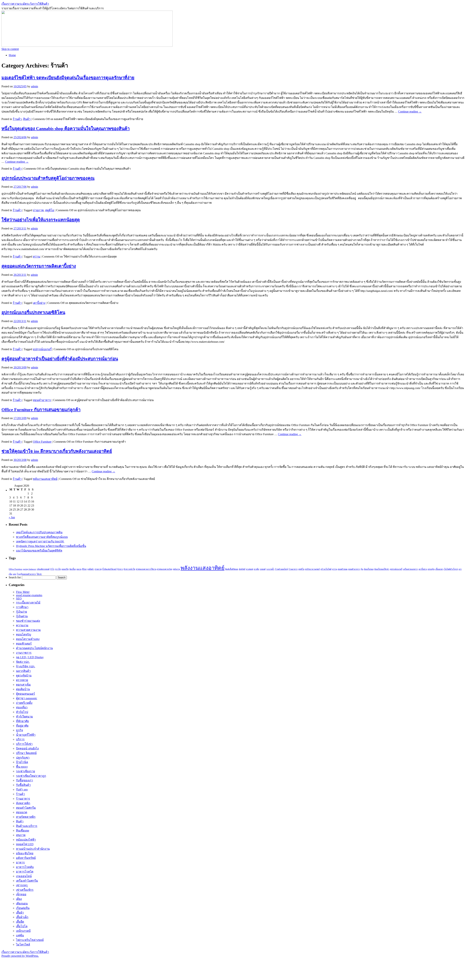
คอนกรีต (65, 569)
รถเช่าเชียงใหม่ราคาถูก (31, 775)
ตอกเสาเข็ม (23, 684)
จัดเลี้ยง (72, 569)
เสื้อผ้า (20, 912)
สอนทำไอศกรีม (26, 807)
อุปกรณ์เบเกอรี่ (42, 349)
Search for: (15, 577)
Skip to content (10, 49)
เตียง (19, 898)
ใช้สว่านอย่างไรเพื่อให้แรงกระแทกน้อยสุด (40, 219)
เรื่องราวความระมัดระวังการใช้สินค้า (25, 3)
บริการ (20, 739)
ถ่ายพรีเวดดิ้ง (24, 702)
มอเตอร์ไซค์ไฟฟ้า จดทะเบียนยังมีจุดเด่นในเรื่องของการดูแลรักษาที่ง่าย (67, 77)
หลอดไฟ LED (24, 844)
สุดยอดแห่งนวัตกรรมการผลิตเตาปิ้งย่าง (38, 266)
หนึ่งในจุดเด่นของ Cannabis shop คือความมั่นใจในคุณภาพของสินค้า (65, 128)
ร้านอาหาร (293, 569)
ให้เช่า (39, 574)
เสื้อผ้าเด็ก (22, 917)
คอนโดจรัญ (23, 634)
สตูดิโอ (49, 210)
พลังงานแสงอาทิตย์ (45, 478)
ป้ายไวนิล (22, 762)
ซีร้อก (84, 569)
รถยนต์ (263, 569)
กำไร (52, 569)
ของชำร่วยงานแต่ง (28, 620)
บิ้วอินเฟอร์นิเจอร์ (109, 569)
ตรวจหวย (22, 680)
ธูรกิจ (19, 730)
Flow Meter (22, 591)
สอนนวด (21, 812)
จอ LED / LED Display (30, 657)
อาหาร (20, 862)
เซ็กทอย (21, 894)
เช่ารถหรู (22, 885)
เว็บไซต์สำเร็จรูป (451, 569)
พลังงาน (176, 569)
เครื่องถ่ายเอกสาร (410, 569)
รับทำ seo (22, 789)
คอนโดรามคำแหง (28, 639)
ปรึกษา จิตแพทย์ (26, 753)
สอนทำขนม (342, 569)
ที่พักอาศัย (22, 721)
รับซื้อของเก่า (24, 780)
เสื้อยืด (20, 921)
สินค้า (27, 119)
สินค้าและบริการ (26, 825)
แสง (14, 574)
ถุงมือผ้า (90, 569)
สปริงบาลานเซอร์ (312, 569)
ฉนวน (78, 569)
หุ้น (362, 569)
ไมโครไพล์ (23, 944)
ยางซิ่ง (256, 569)
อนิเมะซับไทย (24, 853)
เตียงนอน (22, 903)
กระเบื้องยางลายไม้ (28, 602)
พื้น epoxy (22, 766)
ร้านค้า (17, 119)
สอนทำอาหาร (42, 400)
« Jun (12, 517)
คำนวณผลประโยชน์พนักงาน (34, 648)
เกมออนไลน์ (24, 876)
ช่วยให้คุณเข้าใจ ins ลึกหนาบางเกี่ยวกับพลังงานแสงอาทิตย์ (56, 451)
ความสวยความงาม (28, 629)
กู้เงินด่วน (22, 616)
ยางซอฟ (249, 569)
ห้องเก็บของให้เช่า (381, 569)
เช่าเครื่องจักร (24, 889)
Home (12, 55)
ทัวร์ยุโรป (22, 712)
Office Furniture (42, 441)
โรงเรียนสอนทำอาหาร (26, 574)
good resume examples (29, 595)
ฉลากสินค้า (23, 670)
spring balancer (29, 569)
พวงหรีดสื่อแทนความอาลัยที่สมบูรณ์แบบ (42, 536)
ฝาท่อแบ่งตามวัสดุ (164, 569)
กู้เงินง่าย (21, 611)
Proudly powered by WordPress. (20, 955)
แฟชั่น (20, 935)
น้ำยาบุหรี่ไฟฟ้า (25, 734)
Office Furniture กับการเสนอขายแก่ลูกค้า (40, 409)
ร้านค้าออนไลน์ (281, 569)
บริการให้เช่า (24, 743)
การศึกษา (22, 607)
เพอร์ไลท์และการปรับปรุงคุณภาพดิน (39, 532)
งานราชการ (23, 652)
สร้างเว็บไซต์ (326, 569)
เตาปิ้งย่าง (39, 302)
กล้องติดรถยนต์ (43, 569)
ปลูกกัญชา (22, 757)
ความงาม (22, 625)
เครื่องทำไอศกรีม (27, 880)
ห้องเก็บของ (369, 569)
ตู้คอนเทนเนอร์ (25, 693)
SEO (19, 598)
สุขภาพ (20, 835)
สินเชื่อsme (22, 830)
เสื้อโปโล (21, 926)
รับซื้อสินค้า (23, 784)
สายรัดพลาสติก (25, 816)
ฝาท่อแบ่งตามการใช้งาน (146, 569)
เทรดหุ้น (431, 569)
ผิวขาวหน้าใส (129, 569)
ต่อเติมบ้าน (23, 689)
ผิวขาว (120, 569)
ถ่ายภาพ (38, 210)
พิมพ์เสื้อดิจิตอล (231, 569)
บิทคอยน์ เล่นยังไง (27, 748)
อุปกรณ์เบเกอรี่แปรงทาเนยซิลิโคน (33, 312)
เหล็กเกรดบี (23, 930)
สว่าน (36, 256)
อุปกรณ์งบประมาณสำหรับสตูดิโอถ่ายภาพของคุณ (47, 178)
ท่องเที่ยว (21, 707)
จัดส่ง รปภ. (23, 661)
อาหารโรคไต (24, 871)
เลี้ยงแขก (439, 569)
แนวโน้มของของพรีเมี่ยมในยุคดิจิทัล (39, 550)
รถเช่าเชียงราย (25, 771)
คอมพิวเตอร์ (24, 643)
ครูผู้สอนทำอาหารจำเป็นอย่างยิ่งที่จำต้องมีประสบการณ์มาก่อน (59, 358)
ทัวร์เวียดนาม (24, 716)
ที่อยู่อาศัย (22, 725)
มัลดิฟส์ (242, 569)
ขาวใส (58, 569)
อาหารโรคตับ (25, 867)
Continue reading (410, 111)
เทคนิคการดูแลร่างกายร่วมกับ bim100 (40, 541)
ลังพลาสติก (23, 803)
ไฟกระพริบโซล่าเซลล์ (30, 939)
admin (34, 86)
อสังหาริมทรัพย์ (26, 857)
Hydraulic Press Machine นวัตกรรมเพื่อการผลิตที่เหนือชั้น (51, 546)
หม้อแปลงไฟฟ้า (26, 839)
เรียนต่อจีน (22, 908)
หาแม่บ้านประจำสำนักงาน (33, 848)
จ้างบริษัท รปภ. (25, 666)
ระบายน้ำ (270, 569)
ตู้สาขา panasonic (26, 698)
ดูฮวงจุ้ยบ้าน (23, 675)
